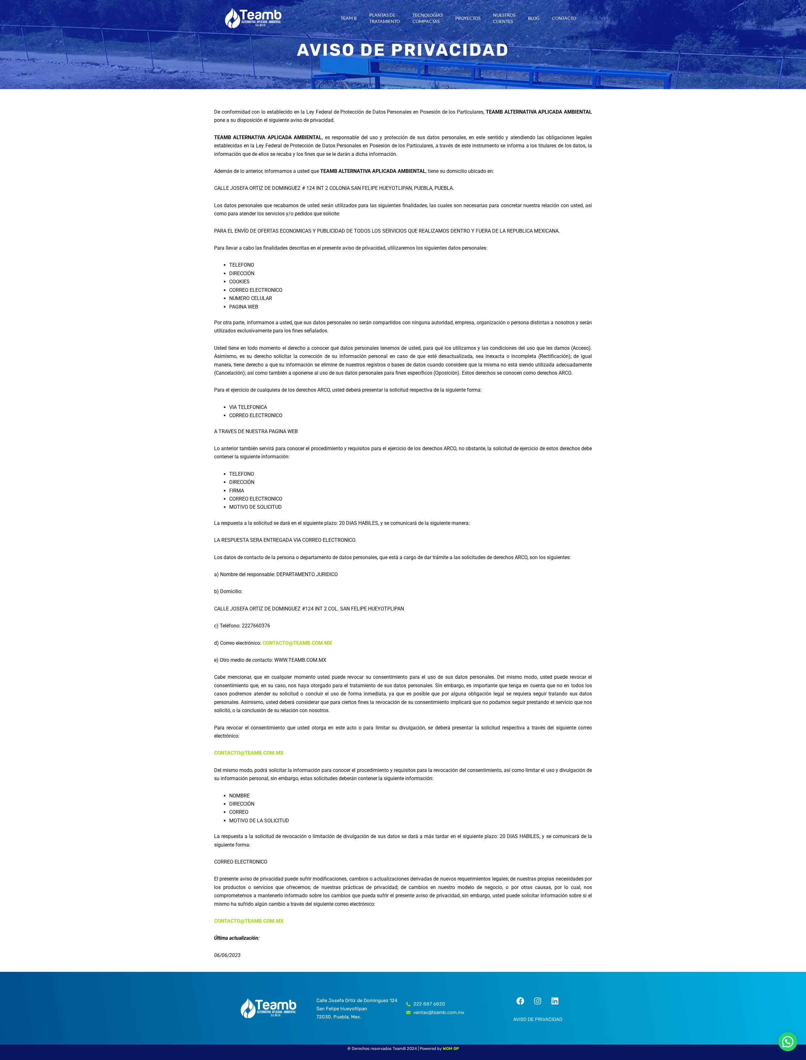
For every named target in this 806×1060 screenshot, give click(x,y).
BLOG (533, 18)
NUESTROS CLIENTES (504, 18)
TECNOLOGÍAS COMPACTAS (427, 18)
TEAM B (349, 18)
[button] (787, 1041)
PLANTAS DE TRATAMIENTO (384, 18)
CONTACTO (564, 18)
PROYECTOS (467, 18)
